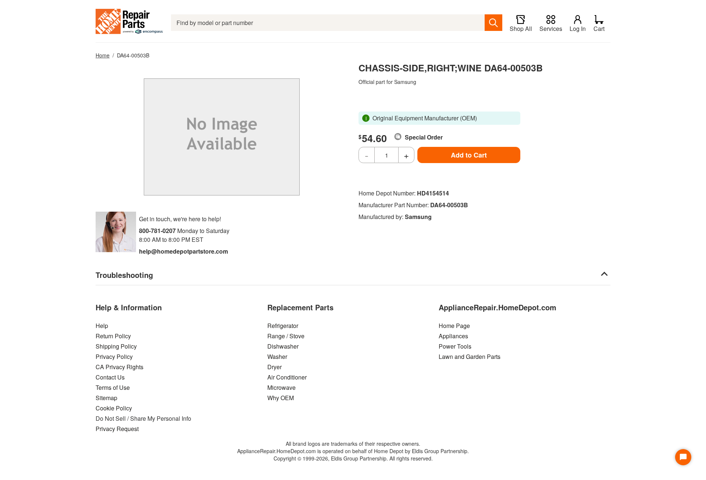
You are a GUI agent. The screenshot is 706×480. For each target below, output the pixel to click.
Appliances (453, 336)
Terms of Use (113, 387)
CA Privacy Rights (119, 367)
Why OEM (280, 397)
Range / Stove (285, 336)
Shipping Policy (116, 346)
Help (102, 325)
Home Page (454, 325)
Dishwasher (283, 346)
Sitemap (106, 397)
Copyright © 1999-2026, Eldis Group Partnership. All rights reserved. (353, 458)
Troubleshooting (124, 274)
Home (103, 55)
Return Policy (113, 336)
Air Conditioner (287, 377)
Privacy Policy (114, 356)
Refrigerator (282, 325)
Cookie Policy (114, 408)
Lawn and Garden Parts (469, 356)
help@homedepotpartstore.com (183, 251)
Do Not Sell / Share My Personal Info (143, 418)
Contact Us (110, 377)
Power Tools (455, 346)
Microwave (281, 387)
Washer (277, 356)
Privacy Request (117, 428)
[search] (493, 22)
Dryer (274, 367)
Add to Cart (469, 155)
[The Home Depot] (130, 22)
